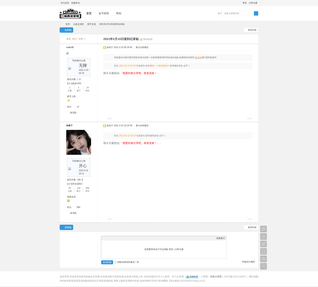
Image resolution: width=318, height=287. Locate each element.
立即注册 (253, 3)
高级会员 (71, 197)
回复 (109, 118)
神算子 (69, 125)
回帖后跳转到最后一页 (128, 262)
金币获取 (104, 13)
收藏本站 (75, 3)
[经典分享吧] (70, 18)
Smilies (127, 238)
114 (78, 188)
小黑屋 (204, 276)
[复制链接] (148, 39)
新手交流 (91, 24)
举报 (249, 118)
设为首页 (65, 3)
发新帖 (68, 30)
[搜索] (256, 13)
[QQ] (192, 276)
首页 (89, 13)
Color (107, 238)
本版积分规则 (248, 261)
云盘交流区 (78, 24)
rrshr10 (70, 47)
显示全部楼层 (142, 47)
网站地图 (253, 276)
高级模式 (220, 238)
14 (87, 87)
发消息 (73, 112)
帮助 (118, 13)
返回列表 (252, 30)
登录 (244, 3)
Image (111, 238)
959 (87, 188)
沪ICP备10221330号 (234, 276)
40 (70, 188)
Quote (119, 238)
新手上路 (71, 96)
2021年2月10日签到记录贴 (112, 24)
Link (115, 238)
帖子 (220, 13)
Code (123, 238)
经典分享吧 (61, 24)
